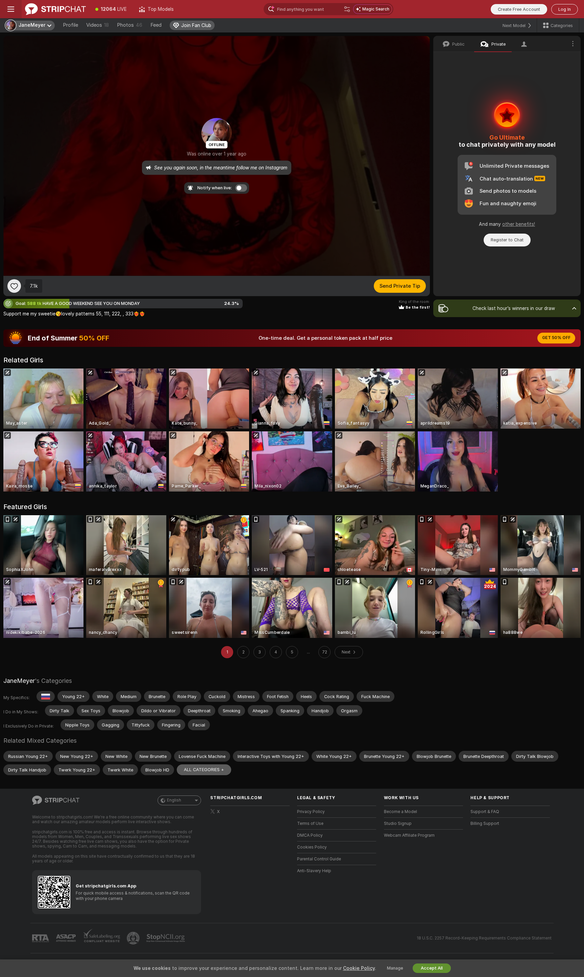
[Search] (347, 9)
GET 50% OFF (556, 337)
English (174, 800)
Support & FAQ (484, 811)
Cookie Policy (359, 968)
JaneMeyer (19, 680)
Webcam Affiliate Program (409, 835)
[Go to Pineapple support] (134, 938)
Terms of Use (310, 823)
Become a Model (400, 811)
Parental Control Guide (319, 859)
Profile (70, 25)
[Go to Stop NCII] (166, 938)
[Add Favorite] (14, 286)
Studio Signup (398, 823)
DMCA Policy (310, 835)
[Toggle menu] (11, 9)
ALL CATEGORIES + (204, 769)
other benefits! (518, 224)
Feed (156, 25)
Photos (129, 25)
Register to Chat (507, 239)
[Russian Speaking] (45, 696)
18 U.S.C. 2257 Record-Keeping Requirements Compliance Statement (484, 938)
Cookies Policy (312, 847)
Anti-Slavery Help (314, 870)
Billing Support (484, 823)
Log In (564, 9)
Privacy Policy (311, 811)
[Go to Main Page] (55, 9)
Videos (97, 25)
